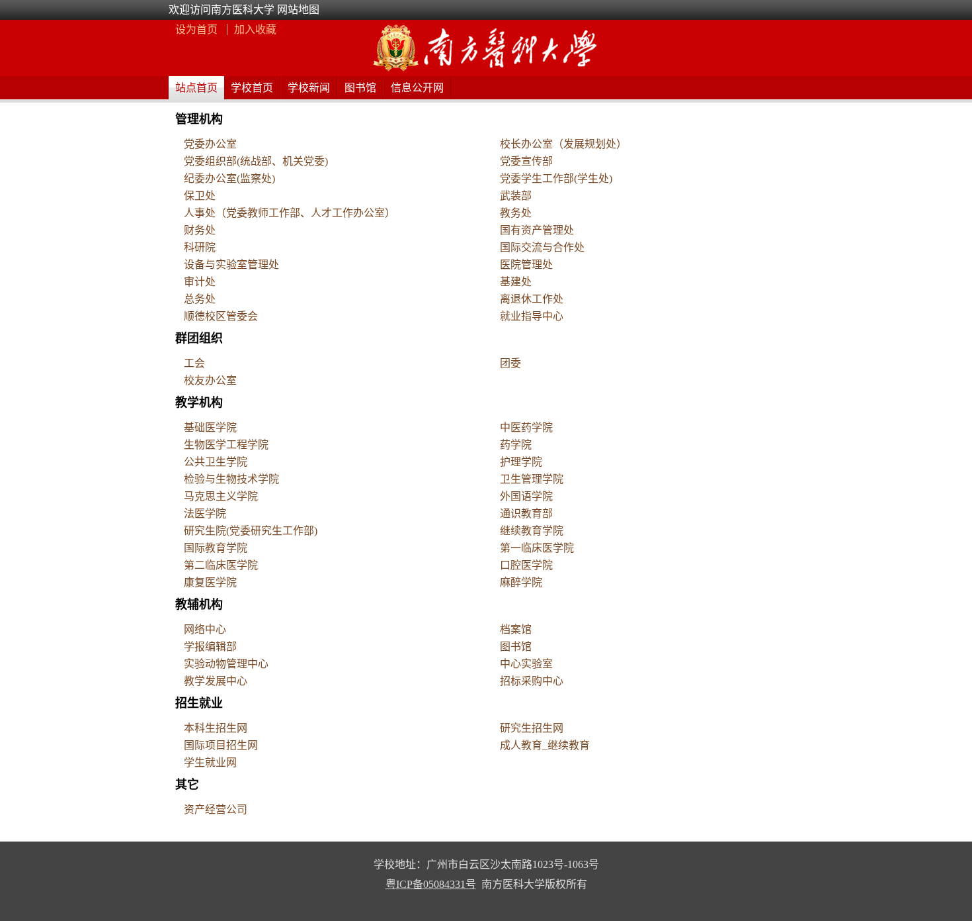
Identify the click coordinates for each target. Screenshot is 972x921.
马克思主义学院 (221, 496)
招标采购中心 (531, 681)
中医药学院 (526, 427)
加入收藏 (255, 29)
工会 (194, 363)
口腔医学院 (526, 565)
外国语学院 (526, 496)
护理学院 (521, 461)
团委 (510, 363)
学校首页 (252, 87)
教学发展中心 (215, 681)
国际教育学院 (215, 548)
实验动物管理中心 (226, 663)
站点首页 (196, 87)
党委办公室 (210, 144)
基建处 (516, 281)
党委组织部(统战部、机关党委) (256, 161)
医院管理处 (526, 264)
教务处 (516, 212)
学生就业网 (210, 762)
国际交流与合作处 (542, 247)
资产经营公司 (215, 809)
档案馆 (516, 629)
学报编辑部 (210, 646)
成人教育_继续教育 (545, 745)
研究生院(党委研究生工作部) (250, 530)
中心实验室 (526, 663)
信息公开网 (417, 87)
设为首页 (197, 29)
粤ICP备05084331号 (430, 884)
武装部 (516, 195)
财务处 (200, 230)
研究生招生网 (531, 728)
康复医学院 (210, 582)
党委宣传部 (526, 161)
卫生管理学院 (531, 479)
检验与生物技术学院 (231, 479)
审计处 (200, 281)
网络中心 (205, 629)
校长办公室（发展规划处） (563, 144)
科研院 (200, 247)
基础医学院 (210, 427)
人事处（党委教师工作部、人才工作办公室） (289, 212)
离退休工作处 (531, 299)
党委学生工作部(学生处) (556, 178)
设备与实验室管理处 (231, 264)
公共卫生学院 (215, 461)
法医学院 (205, 513)
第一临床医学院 (537, 548)
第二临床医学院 (221, 565)
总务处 (200, 299)
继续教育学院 (531, 530)
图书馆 (360, 87)
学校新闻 (309, 87)
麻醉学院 (521, 582)
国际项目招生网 (221, 745)
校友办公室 (210, 380)
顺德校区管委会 (221, 316)
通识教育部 (526, 513)
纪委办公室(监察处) (229, 178)
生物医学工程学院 (226, 444)
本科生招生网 (215, 728)
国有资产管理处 (537, 230)
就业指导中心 (531, 316)
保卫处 (200, 195)
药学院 (516, 444)
